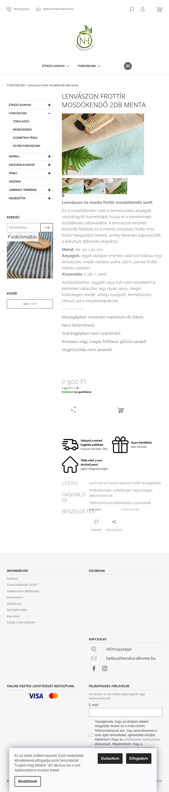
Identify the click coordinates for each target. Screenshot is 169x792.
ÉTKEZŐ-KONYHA (20, 105)
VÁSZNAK (15, 181)
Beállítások (27, 781)
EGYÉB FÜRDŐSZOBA (26, 145)
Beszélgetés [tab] (78, 511)
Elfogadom (138, 758)
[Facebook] (94, 668)
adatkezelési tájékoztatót (142, 739)
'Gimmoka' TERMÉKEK (23, 190)
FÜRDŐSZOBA (18, 113)
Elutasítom (110, 758)
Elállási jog (14, 603)
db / (30, 304)
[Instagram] (105, 668)
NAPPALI (14, 156)
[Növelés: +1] (75, 407)
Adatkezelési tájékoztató (23, 591)
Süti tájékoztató (17, 609)
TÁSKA (13, 173)
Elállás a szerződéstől (21, 622)
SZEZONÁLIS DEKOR (22, 164)
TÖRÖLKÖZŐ (21, 121)
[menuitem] (55, 66)
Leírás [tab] (70, 483)
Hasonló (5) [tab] (73, 497)
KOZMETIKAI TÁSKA (25, 137)
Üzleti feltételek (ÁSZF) (22, 584)
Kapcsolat (13, 616)
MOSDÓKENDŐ (22, 129)
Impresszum (15, 597)
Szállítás (12, 578)
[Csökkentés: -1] (75, 412)
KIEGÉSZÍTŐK (17, 198)
